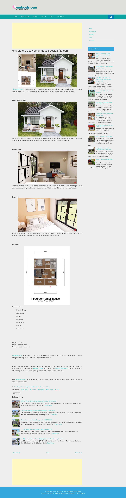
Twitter (33, 390)
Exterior (43, 16)
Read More (48, 405)
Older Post (78, 453)
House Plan (32, 387)
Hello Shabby (77, 491)
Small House (47, 387)
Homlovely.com (18, 89)
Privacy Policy (92, 31)
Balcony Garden (38, 368)
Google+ (41, 390)
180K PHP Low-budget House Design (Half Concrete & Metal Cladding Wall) (103, 79)
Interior (34, 16)
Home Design (17, 387)
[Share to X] (17, 393)
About (51, 16)
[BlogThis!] (16, 393)
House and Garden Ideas (68, 493)
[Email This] (14, 393)
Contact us (60, 16)
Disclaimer (91, 34)
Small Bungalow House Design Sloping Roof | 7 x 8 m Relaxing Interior (42, 439)
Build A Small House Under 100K (104, 136)
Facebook (25, 390)
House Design (25, 16)
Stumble (50, 390)
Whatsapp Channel (61, 368)
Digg (57, 390)
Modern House (39, 387)
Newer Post (16, 453)
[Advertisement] (47, 36)
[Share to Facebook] (19, 393)
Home (15, 16)
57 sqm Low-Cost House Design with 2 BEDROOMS (36, 420)
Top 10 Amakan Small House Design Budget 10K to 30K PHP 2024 (103, 55)
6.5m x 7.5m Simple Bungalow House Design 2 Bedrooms (38, 410)
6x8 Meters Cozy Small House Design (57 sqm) (41, 50)
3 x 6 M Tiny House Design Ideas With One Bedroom (36, 429)
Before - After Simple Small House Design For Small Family (38, 401)
